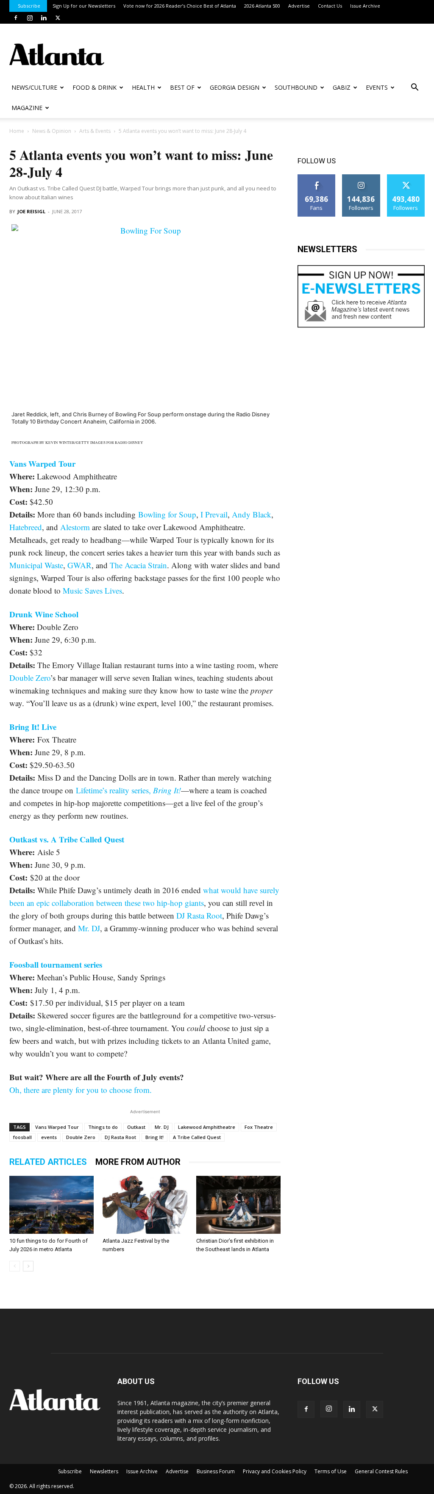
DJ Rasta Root (199, 915)
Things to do (103, 1127)
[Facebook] (15, 18)
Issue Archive (365, 6)
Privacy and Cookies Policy (274, 1471)
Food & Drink (94, 87)
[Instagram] (29, 18)
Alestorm (75, 527)
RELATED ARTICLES (48, 1162)
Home (16, 131)
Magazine (26, 108)
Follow (361, 177)
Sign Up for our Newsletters (84, 6)
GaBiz (342, 87)
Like (317, 177)
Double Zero (29, 677)
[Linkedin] (43, 18)
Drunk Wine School (43, 614)
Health (143, 87)
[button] (414, 88)
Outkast (136, 1127)
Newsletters (104, 1471)
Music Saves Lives (92, 590)
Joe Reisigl (31, 211)
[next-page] (28, 1266)
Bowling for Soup (167, 514)
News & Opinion (51, 131)
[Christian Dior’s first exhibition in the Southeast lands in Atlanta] (238, 1205)
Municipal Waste (36, 565)
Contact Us (330, 6)
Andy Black (251, 514)
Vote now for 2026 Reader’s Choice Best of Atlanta (179, 6)
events (49, 1137)
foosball (22, 1137)
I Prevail (214, 514)
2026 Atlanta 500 (262, 6)
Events (377, 87)
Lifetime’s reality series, (128, 790)
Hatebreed (25, 527)
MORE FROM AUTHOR (138, 1162)
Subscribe (29, 6)
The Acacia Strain (138, 565)
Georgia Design (234, 87)
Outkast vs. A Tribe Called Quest (66, 839)
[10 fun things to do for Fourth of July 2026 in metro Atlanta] (51, 1205)
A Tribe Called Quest (197, 1137)
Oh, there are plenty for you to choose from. (80, 1089)
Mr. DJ (89, 928)
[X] (57, 18)
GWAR (79, 565)
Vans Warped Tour (42, 463)
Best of (182, 87)
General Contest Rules (381, 1471)
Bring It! (154, 1137)
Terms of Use (330, 1471)
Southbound (296, 87)
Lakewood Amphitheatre (206, 1127)
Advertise (299, 6)
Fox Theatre (259, 1127)
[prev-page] (14, 1266)
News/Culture (34, 87)
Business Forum (216, 1471)
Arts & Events (95, 131)
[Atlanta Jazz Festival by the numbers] (145, 1205)
